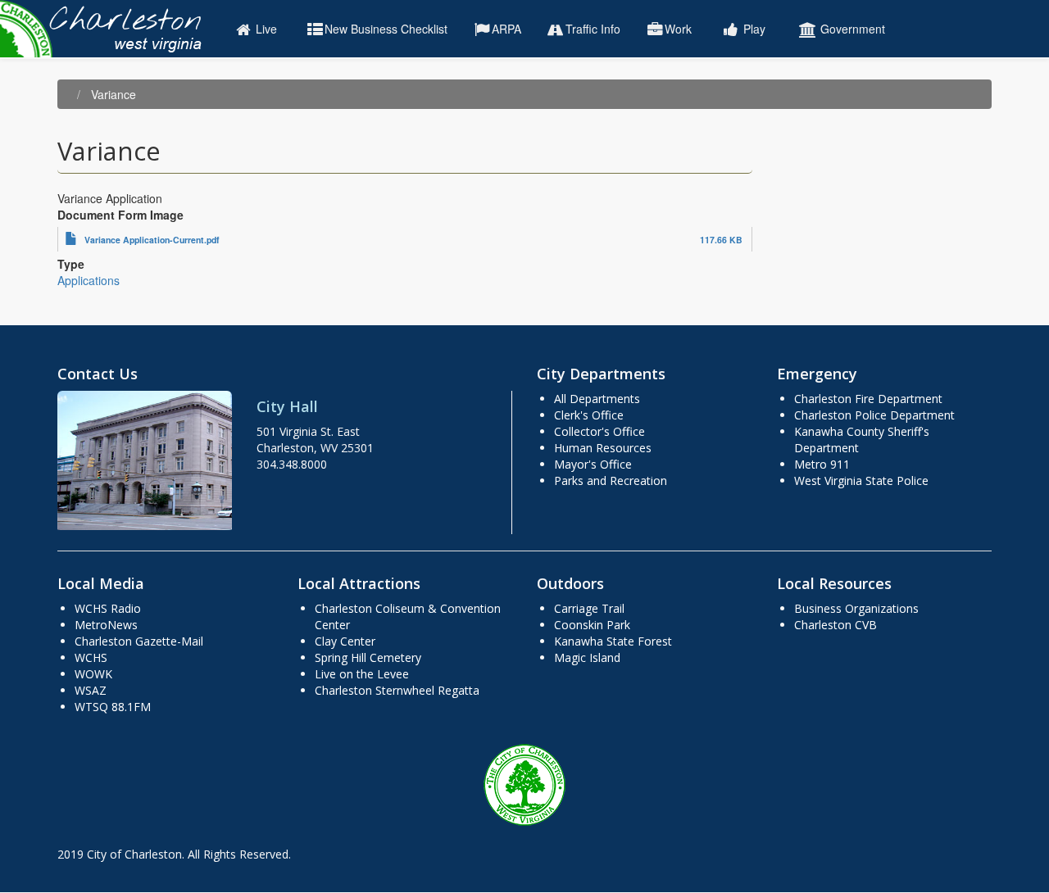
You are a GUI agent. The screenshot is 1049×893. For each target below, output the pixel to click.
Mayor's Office (593, 464)
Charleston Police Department (874, 415)
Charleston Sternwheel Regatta (397, 690)
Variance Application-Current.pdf (152, 239)
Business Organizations (856, 608)
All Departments (597, 398)
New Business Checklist (386, 28)
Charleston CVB (835, 624)
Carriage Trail (589, 608)
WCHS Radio (108, 608)
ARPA (506, 28)
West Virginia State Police (861, 480)
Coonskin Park (592, 624)
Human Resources (603, 448)
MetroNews (106, 624)
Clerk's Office (589, 415)
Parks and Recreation (610, 480)
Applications (88, 280)
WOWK (93, 674)
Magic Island (587, 657)
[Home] (108, 28)
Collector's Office (599, 431)
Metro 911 (822, 464)
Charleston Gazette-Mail (139, 641)
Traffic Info (592, 28)
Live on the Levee (362, 674)
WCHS (91, 657)
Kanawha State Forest (613, 641)
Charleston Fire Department (868, 398)
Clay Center (345, 641)
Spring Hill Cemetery (368, 657)
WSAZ (91, 690)
